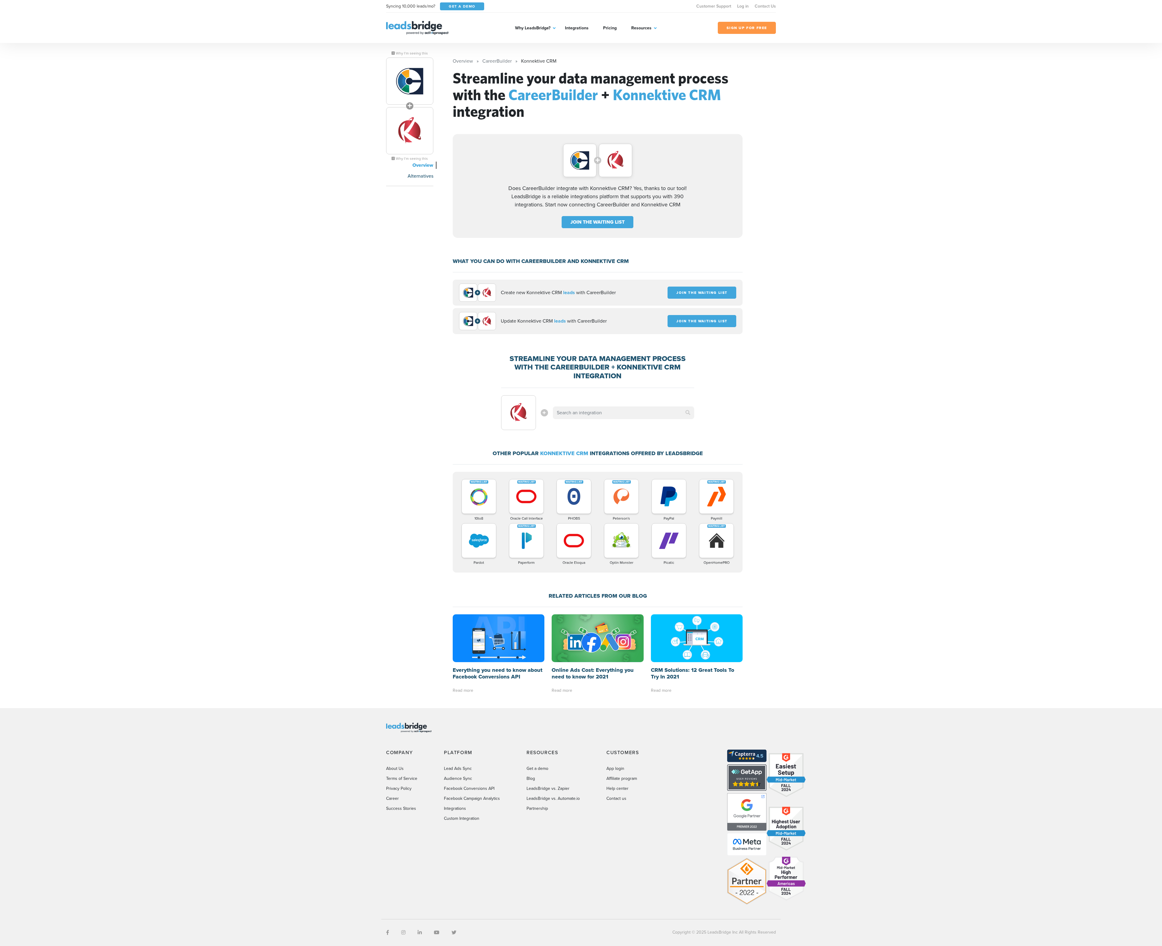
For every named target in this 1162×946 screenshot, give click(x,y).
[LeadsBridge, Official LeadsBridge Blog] (417, 27)
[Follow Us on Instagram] (403, 932)
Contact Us (765, 6)
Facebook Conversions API (469, 788)
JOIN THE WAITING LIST (597, 221)
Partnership (537, 808)
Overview (422, 165)
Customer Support (713, 6)
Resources (641, 28)
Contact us (616, 798)
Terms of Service (401, 778)
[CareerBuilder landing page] (409, 81)
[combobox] (623, 412)
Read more (463, 690)
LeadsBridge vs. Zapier (548, 788)
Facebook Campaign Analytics (472, 798)
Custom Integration (461, 818)
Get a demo (537, 768)
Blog (531, 778)
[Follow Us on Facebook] (387, 932)
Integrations (577, 28)
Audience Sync (458, 778)
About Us (395, 768)
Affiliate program (621, 778)
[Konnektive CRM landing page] (409, 130)
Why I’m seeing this (411, 53)
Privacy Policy (399, 788)
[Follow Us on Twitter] (453, 932)
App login (615, 768)
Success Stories (401, 808)
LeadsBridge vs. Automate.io (553, 798)
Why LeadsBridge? (532, 28)
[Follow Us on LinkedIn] (420, 932)
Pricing (610, 28)
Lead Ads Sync (458, 768)
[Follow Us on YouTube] (436, 932)
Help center (617, 788)
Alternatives (420, 175)
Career (392, 798)
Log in (743, 6)
